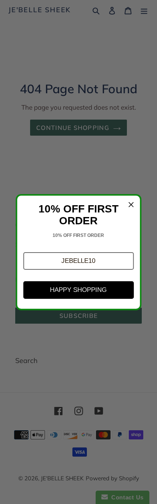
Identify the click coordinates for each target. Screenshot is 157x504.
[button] (78, 261)
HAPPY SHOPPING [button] (78, 289)
